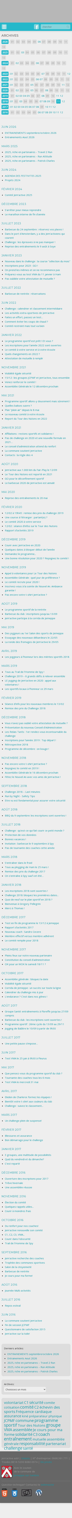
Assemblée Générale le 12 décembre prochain (31, 386)
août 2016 (9, 1284)
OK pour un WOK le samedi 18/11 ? (25, 964)
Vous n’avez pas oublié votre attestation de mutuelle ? (36, 723)
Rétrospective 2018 (16, 744)
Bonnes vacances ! (15, 839)
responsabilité (32, 1443)
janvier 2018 (11, 884)
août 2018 (10, 809)
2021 (5, 84)
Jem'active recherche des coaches (24, 1258)
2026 (5, 41)
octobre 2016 (12, 1220)
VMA (8, 1429)
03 (22, 52)
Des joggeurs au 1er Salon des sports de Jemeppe (34, 633)
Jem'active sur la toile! (17, 1333)
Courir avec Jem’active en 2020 (22, 545)
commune (25, 1420)
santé (28, 1448)
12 (68, 73)
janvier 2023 (12, 255)
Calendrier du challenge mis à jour (24, 992)
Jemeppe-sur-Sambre (26, 1475)
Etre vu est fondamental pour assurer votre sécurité (35, 800)
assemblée (22, 1429)
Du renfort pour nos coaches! (21, 1226)
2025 (5, 52)
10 (46, 106)
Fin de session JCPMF (17, 1325)
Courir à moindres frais (18, 1211)
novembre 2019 (14, 567)
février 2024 (12, 189)
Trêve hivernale (14, 1183)
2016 (5, 112)
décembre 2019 (14, 539)
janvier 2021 (11, 427)
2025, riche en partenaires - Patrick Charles (30, 160)
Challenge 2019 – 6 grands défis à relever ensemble (35, 676)
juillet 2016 (11, 1299)
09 (48, 101)
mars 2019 (9, 665)
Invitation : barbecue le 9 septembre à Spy (29, 843)
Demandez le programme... (20, 554)
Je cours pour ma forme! (18, 1275)
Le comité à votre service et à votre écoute (30, 349)
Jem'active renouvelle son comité (24, 1230)
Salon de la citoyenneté (18, 1267)
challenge (13, 1448)
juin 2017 (9, 1052)
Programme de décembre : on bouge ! (27, 748)
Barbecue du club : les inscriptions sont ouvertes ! (33, 1019)
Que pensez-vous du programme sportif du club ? (33, 1073)
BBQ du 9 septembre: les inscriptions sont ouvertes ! (35, 815)
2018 (5, 101)
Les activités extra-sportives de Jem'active (29, 313)
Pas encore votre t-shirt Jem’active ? (26, 594)
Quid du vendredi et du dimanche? (24, 1159)
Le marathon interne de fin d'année (25, 214)
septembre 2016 (14, 1252)
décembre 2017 (14, 917)
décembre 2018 (14, 717)
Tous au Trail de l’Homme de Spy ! (24, 671)
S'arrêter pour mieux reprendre (23, 210)
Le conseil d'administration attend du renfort (30, 446)
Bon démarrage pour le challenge (24, 1140)
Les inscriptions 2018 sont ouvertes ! (26, 890)
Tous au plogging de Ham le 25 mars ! (27, 867)
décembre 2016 (13, 1172)
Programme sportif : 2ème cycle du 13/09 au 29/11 (34, 1024)
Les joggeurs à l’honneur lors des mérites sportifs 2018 (37, 656)
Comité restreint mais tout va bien (24, 326)
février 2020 (12, 507)
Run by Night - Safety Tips (20, 796)
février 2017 (11, 1129)
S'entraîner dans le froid (18, 862)
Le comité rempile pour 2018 (21, 940)
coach (44, 1434)
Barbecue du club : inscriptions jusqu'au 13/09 (31, 614)
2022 (5, 79)
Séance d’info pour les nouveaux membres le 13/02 (34, 704)
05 (31, 84)
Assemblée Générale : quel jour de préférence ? (32, 577)
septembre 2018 (14, 786)
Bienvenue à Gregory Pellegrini (23, 903)
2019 (5, 95)
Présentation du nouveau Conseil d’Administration (33, 727)
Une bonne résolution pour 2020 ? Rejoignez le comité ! (37, 558)
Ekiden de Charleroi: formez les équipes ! (28, 1097)
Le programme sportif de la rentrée (25, 609)
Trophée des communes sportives (25, 1262)
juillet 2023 (11, 223)
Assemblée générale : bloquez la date (26, 979)
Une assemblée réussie (18, 1187)
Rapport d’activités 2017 (19, 927)
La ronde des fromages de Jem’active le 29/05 (31, 642)
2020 (5, 90)
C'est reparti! (12, 1163)
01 (11, 73)
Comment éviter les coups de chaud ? (26, 321)
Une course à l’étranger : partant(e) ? (26, 517)
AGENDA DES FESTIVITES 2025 (23, 175)
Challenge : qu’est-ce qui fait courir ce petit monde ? (34, 830)
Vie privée (46, 1462)
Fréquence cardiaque (34, 1411)
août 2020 (10, 464)
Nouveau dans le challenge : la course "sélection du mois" (37, 261)
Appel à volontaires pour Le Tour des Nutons (31, 573)
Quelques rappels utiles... (19, 1206)
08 (46, 90)
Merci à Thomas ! (14, 908)
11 (63, 84)
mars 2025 (10, 146)
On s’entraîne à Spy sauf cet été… (24, 875)
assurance (12, 1415)
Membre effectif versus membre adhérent (29, 936)
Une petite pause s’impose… (21, 1043)
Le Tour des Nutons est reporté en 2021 (28, 474)
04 (24, 95)
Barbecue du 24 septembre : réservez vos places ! (34, 229)
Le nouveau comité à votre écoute (24, 414)
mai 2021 (8, 395)
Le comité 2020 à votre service (23, 521)
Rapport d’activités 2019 (19, 530)
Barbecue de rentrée (17, 1271)
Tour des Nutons (31, 1425)
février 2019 (11, 698)
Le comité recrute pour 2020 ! (22, 582)
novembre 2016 (14, 1196)
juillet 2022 (11, 287)
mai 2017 (8, 1067)
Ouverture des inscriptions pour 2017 (26, 1178)
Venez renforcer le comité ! (20, 382)
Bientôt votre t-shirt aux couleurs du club (28, 1101)
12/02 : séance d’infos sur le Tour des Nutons (31, 526)
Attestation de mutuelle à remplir (24, 358)
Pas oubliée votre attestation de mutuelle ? (30, 278)
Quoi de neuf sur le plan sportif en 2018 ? (28, 899)
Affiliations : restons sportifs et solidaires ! (29, 433)
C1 (26, 1402)
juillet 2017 (11, 1037)
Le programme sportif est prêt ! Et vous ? (29, 341)
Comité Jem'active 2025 (18, 195)
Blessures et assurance (18, 1135)
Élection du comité (15, 1202)
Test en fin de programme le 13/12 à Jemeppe (32, 923)
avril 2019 (9, 651)
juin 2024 (9, 169)
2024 (5, 63)
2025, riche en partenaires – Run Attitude (31, 1367)
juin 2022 (9, 302)
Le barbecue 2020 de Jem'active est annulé (30, 483)
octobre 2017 (13, 973)
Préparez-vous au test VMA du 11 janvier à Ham (33, 274)
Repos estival (13, 1305)
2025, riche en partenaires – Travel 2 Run (31, 1362)
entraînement (18, 1439)
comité (27, 1407)
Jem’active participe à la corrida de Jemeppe (30, 618)
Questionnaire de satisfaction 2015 (25, 1329)
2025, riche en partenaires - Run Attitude (28, 156)
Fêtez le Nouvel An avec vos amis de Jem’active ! (33, 777)
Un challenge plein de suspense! (23, 1120)
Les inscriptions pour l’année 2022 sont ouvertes (33, 345)
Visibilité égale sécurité (18, 373)
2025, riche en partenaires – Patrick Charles (32, 1371)
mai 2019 (8, 627)
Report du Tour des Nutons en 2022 (26, 418)
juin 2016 (9, 1314)
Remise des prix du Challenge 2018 (25, 708)
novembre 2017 (14, 949)
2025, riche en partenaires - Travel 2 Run (28, 152)
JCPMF (9, 1420)
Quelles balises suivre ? (18, 405)
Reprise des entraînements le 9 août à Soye (30, 246)
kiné (25, 1416)
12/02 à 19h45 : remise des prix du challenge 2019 (34, 513)
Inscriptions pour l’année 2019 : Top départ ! (30, 740)
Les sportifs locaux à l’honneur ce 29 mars (29, 689)
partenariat (56, 1443)
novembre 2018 (14, 758)
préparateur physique (45, 1416)
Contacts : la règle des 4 (19, 455)
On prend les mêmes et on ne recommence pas (32, 270)
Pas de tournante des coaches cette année (30, 848)
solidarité (23, 1434)
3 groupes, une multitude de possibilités (28, 1155)
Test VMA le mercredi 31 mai (21, 1082)
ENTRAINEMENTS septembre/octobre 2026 (30, 132)
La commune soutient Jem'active (23, 450)
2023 (5, 73)
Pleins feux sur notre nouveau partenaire (28, 955)
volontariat (13, 1402)
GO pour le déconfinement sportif (24, 478)
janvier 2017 (11, 1149)
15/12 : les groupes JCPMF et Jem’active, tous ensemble (37, 377)
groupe (53, 1425)
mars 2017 (9, 1114)
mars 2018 (9, 857)
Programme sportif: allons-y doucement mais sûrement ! (37, 401)
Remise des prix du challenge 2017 (25, 871)
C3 (35, 1434)
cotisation (11, 1407)
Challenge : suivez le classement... (24, 1105)
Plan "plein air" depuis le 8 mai (22, 410)
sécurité (36, 1402)
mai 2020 (8, 492)
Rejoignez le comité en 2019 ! (22, 768)
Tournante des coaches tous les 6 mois (27, 1077)
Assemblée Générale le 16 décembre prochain (31, 772)
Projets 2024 (12, 180)
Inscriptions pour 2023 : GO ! (21, 265)
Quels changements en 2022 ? (22, 354)
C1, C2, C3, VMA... (15, 1234)
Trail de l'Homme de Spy (19, 1243)
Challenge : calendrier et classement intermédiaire (33, 308)
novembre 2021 (14, 367)
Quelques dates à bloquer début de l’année (30, 549)
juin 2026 (9, 126)
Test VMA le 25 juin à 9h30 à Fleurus (26, 1058)
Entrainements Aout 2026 (19, 137)
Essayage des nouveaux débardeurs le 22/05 (31, 637)
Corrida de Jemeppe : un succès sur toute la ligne (33, 988)
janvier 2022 (12, 335)
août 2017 (9, 1005)
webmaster (47, 1484)
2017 (5, 106)
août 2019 (9, 603)
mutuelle (39, 1439)
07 (43, 73)
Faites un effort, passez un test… (24, 317)
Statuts (25, 1458)
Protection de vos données (20, 835)
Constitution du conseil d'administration (27, 959)
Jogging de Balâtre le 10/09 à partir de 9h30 (30, 1028)
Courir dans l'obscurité (17, 1239)
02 (17, 63)
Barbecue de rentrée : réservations (25, 293)
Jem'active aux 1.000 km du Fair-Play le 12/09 (31, 470)
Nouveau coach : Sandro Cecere (23, 931)
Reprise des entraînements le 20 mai (26, 498)
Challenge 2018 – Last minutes (22, 791)
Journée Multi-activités (18, 1290)
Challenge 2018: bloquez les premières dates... (32, 895)
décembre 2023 (14, 204)
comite (49, 1402)
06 (39, 41)
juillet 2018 (11, 824)
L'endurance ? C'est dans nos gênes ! (26, 996)
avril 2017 (9, 1091)
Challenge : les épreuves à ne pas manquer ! (30, 242)
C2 (36, 1407)
